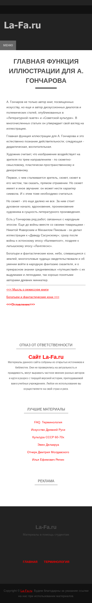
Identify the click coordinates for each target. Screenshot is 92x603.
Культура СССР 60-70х (48, 437)
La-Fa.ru (26, 590)
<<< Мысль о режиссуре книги (27, 289)
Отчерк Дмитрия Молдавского (48, 452)
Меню (8, 45)
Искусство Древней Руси (48, 429)
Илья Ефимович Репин (48, 459)
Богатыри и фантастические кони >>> (32, 297)
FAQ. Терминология (48, 422)
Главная (30, 562)
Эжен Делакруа (48, 444)
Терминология (56, 562)
